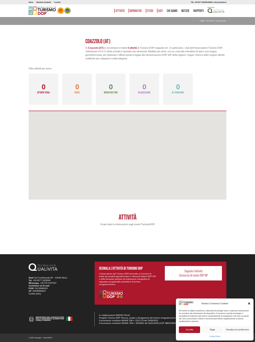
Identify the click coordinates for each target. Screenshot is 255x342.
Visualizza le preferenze (237, 329)
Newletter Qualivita (43, 2)
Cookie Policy (214, 336)
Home (31, 2)
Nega (212, 329)
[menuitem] (32, 2)
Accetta (189, 329)
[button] (249, 303)
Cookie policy (35, 293)
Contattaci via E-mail (39, 285)
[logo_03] (50, 10)
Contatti (57, 2)
